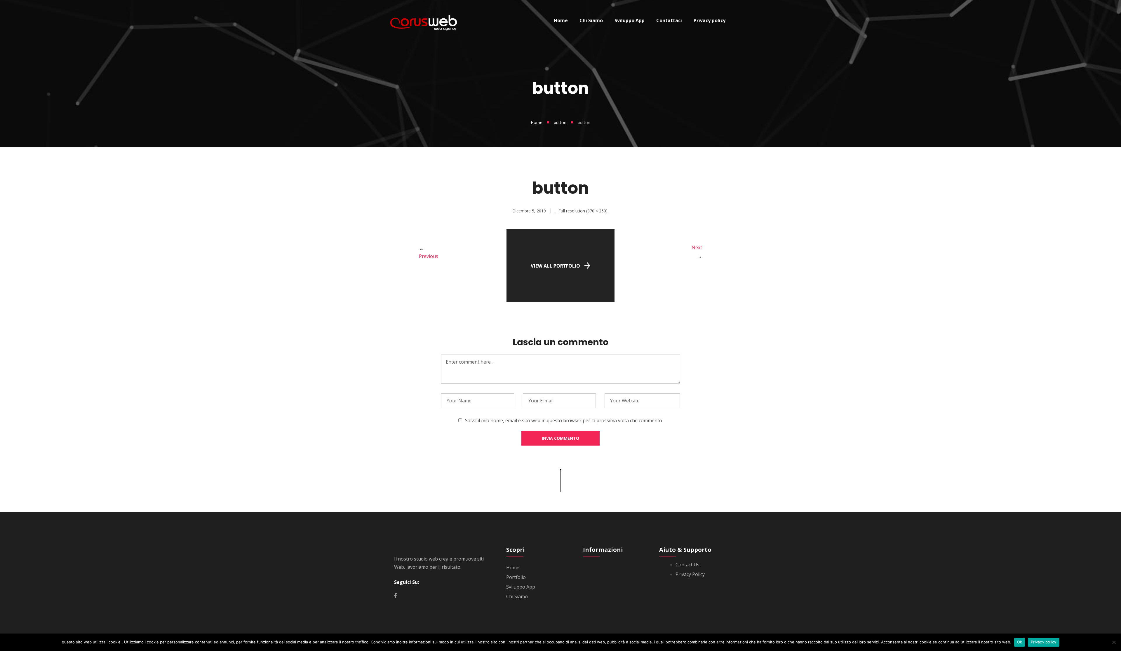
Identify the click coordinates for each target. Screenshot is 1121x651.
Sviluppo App (520, 587)
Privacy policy (1043, 642)
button (560, 122)
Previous (428, 256)
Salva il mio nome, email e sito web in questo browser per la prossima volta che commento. (564, 420)
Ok (1019, 642)
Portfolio (516, 577)
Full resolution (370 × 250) (583, 210)
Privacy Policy (690, 574)
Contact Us (687, 564)
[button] (560, 300)
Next (697, 247)
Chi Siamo (517, 596)
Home (536, 122)
